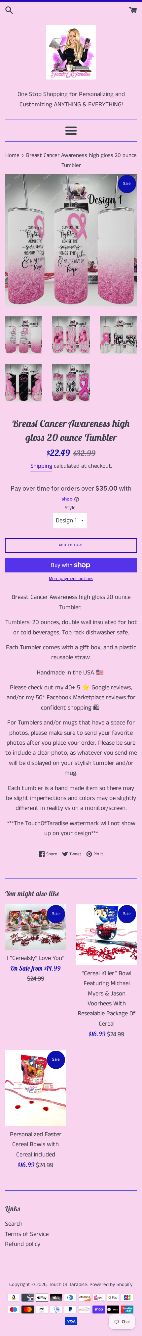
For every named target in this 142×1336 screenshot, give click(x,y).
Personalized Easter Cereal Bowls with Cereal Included (35, 1144)
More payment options (71, 578)
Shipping (41, 466)
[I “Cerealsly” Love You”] (35, 927)
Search (13, 1223)
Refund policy (22, 1244)
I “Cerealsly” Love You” (35, 958)
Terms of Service (27, 1234)
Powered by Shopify (111, 1284)
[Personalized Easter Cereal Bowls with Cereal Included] (35, 1088)
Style (70, 507)
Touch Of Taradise (68, 1284)
